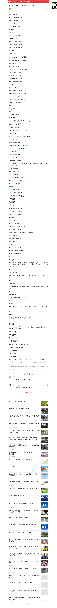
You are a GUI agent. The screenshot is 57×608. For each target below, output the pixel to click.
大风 (26, 145)
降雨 (10, 187)
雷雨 (16, 127)
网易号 (13, 1)
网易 (10, 1)
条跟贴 (28, 392)
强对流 (11, 241)
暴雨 (19, 184)
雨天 (10, 244)
